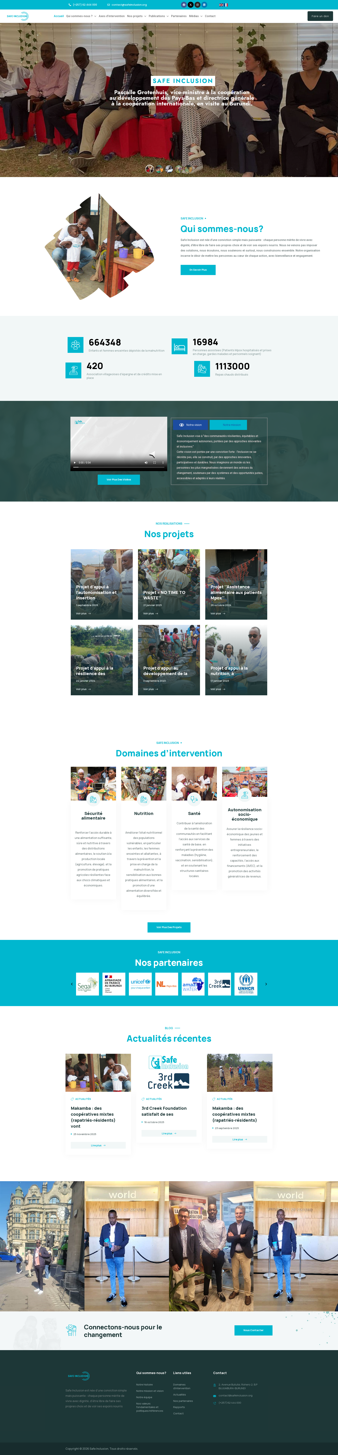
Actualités (179, 1394)
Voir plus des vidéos (119, 479)
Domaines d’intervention (181, 1386)
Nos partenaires (183, 1401)
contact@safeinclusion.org (235, 1395)
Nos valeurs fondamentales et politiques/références (149, 1407)
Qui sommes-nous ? (79, 16)
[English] (221, 5)
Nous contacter (253, 1330)
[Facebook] (184, 5)
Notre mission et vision (150, 1391)
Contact (210, 16)
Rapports (179, 1407)
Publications (157, 16)
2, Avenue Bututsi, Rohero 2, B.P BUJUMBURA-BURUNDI (238, 1386)
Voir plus (81, 613)
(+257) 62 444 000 (230, 1402)
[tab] (190, 425)
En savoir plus (198, 269)
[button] (81, 16)
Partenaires (179, 16)
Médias (194, 16)
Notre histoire (144, 1384)
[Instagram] (198, 5)
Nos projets (135, 16)
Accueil (59, 16)
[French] (226, 5)
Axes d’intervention (112, 16)
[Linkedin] (204, 5)
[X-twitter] (191, 5)
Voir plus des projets (169, 927)
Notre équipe (144, 1397)
